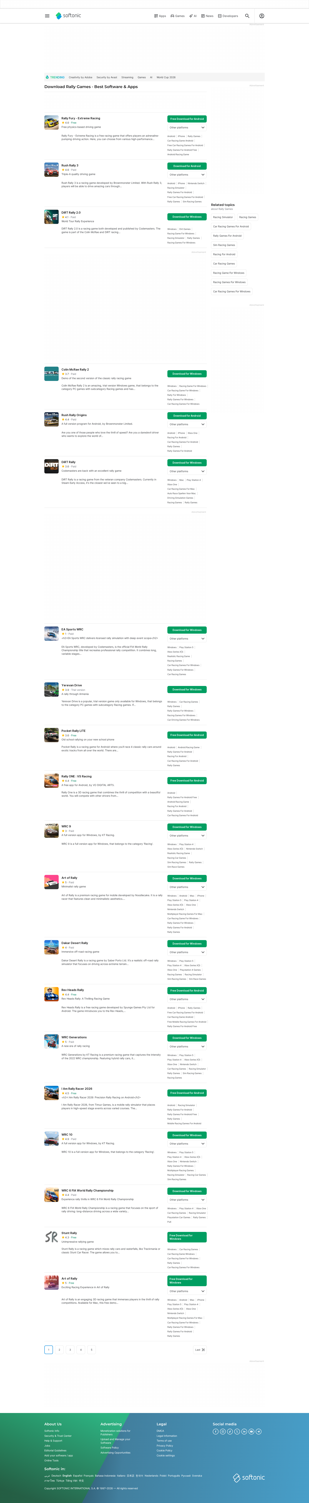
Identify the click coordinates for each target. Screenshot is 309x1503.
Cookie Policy (164, 1450)
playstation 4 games (190, 969)
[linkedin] (244, 1431)
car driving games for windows (183, 719)
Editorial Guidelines (55, 1450)
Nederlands (151, 1475)
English (67, 1475)
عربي (47, 1475)
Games (180, 16)
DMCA (160, 1430)
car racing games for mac (181, 489)
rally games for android (179, 192)
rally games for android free (182, 150)
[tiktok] (230, 1431)
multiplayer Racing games (180, 1170)
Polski (163, 1475)
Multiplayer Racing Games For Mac (184, 914)
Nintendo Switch (196, 183)
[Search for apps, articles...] (247, 16)
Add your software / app (58, 1455)
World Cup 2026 (166, 77)
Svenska (197, 1475)
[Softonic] (68, 16)
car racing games (176, 674)
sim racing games (192, 201)
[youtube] (251, 1431)
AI (195, 16)
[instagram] (223, 1431)
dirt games (184, 229)
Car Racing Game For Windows (182, 390)
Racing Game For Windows (180, 233)
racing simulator (175, 187)
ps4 (169, 1221)
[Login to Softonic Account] (262, 16)
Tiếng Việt (71, 1480)
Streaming (127, 77)
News (209, 16)
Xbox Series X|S (175, 651)
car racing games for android (182, 442)
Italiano (121, 1475)
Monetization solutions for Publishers (115, 1432)
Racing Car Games (176, 858)
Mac (181, 480)
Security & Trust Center (58, 1435)
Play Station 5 (186, 647)
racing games (174, 502)
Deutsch (56, 1475)
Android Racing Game (178, 154)
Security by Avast (107, 77)
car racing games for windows (183, 404)
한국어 (139, 1475)
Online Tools (51, 1460)
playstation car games (178, 1217)
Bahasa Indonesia (105, 1475)
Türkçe (60, 1480)
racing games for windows (181, 242)
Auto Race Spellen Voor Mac (181, 493)
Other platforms (179, 127)
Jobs (47, 1445)
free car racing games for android (185, 145)
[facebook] (216, 1431)
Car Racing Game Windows (181, 1254)
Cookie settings (166, 1455)
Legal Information (167, 1435)
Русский (186, 1475)
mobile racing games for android (184, 1123)
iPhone (181, 136)
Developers (230, 16)
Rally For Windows (176, 395)
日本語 (130, 1475)
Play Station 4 (194, 480)
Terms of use (164, 1440)
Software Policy (109, 1447)
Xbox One (192, 433)
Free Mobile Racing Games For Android (186, 1021)
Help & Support (53, 1440)
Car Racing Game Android (180, 140)
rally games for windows (180, 399)
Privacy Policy (165, 1445)
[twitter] (237, 1431)
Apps (162, 16)
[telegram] (258, 1431)
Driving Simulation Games (180, 497)
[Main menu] (47, 16)
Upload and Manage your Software (115, 1441)
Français (89, 1475)
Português (174, 1475)
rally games (194, 136)
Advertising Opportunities (115, 1452)
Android (171, 136)
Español (77, 1475)
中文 (81, 1480)
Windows (171, 229)
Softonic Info (51, 1430)
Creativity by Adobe (80, 77)
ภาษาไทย (49, 1480)
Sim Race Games (175, 866)
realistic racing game (178, 656)
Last (197, 1349)
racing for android (176, 437)
